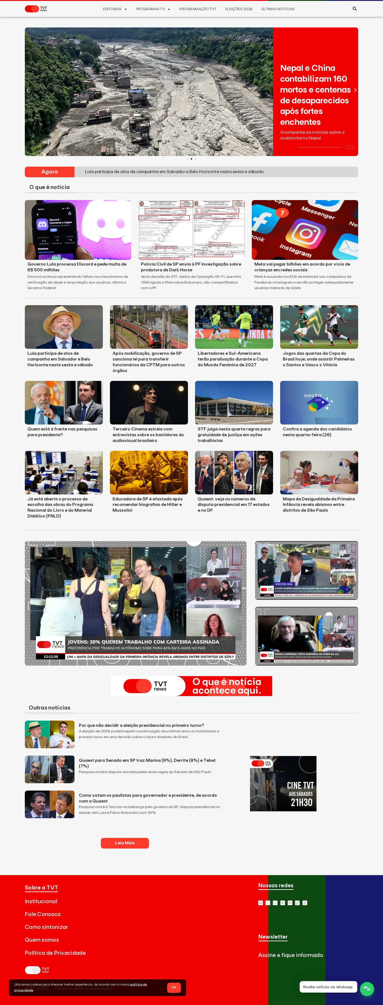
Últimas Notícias (278, 9)
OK (174, 987)
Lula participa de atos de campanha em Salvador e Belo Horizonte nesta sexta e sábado (60, 359)
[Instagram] (275, 903)
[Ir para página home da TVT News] (191, 695)
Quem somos (42, 940)
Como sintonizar (46, 927)
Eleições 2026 (239, 9)
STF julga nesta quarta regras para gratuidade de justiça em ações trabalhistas (234, 435)
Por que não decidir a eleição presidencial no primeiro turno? (141, 725)
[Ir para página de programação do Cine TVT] (283, 810)
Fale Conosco (43, 914)
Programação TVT (198, 9)
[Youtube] (260, 903)
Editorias (112, 9)
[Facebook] (290, 903)
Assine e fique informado (290, 955)
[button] (354, 8)
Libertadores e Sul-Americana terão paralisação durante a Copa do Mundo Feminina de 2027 (233, 359)
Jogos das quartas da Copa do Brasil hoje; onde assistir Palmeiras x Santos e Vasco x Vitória (319, 359)
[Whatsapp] (268, 903)
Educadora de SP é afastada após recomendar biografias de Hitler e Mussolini (148, 505)
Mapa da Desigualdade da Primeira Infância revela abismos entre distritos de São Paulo (319, 505)
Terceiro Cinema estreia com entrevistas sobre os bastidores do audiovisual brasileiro (148, 435)
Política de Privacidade (55, 953)
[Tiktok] (297, 903)
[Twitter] (282, 903)
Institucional (41, 901)
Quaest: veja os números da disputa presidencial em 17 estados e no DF (234, 505)
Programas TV (150, 9)
